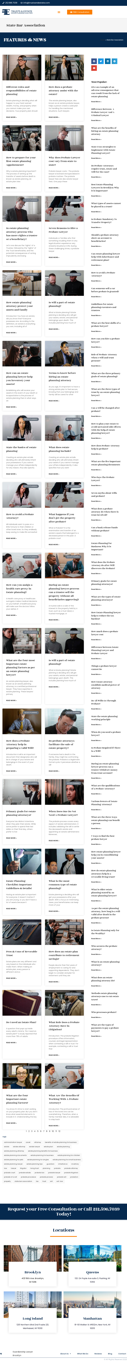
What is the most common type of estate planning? (63, 884)
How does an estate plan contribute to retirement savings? (64, 955)
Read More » (11, 117)
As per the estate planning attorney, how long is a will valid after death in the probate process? (105, 913)
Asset (28, 1142)
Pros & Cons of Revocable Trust (21, 953)
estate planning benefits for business (43, 1151)
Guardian (50, 1164)
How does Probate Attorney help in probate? (105, 447)
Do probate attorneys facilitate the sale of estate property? (61, 744)
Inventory (75, 1164)
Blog (110, 1353)
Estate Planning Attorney (14, 1151)
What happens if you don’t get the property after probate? (62, 518)
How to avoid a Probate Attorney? (20, 516)
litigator (23, 1168)
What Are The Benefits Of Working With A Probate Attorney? (64, 1099)
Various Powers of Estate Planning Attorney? (104, 803)
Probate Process (46, 1177)
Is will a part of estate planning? (62, 304)
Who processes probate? (103, 1012)
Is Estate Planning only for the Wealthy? (105, 932)
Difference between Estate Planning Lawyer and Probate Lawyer (104, 650)
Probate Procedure (28, 1177)
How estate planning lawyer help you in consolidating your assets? (106, 855)
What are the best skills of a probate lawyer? (106, 324)
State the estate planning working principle (104, 718)
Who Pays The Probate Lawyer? (102, 479)
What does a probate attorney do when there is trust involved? (105, 512)
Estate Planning (63, 1147)
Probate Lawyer (54, 1173)
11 (56, 1131)
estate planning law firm (21, 13)
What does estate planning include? (60, 449)
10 (53, 1131)
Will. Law (60, 1181)
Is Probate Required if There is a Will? (105, 749)
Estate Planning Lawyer (13, 1164)
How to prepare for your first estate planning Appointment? (21, 161)
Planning (46, 1168)
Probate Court (9, 1173)
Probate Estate (25, 1173)
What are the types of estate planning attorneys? (106, 598)
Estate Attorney (19, 1147)
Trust (44, 1181)
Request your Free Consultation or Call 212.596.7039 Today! (63, 1212)
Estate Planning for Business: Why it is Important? (101, 546)
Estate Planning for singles (38, 1160)
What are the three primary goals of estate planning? (105, 375)
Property (7, 1181)
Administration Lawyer (13, 1142)
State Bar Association (23, 1181)
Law (5, 1168)
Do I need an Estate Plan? (21, 1022)
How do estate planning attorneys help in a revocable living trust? (103, 873)
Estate (6, 1147)
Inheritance (62, 1164)
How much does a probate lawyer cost (104, 633)
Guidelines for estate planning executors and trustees (103, 307)
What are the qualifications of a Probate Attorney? (105, 787)
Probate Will (61, 1177)
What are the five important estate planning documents (106, 463)
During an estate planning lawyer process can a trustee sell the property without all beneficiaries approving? (64, 592)
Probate (57, 1168)
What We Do (82, 1353)
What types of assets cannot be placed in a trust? (106, 205)
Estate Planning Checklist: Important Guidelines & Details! (19, 884)
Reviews (98, 1353)
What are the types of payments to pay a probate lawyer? (105, 1028)
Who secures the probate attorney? (104, 948)
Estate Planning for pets (13, 1160)
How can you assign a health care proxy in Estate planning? (19, 588)
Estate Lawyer (34, 1147)
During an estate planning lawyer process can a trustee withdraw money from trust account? (105, 768)
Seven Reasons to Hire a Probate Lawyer (63, 230)
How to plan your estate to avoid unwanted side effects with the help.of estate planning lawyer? (106, 428)
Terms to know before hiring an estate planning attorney (62, 376)
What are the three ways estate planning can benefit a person (105, 820)
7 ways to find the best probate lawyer (102, 837)
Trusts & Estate (21, 11)
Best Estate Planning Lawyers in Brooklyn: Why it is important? (105, 187)
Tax (37, 1181)
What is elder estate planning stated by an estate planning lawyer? (104, 892)
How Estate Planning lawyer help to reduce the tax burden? (106, 615)
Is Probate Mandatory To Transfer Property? (104, 221)
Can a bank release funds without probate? (104, 529)
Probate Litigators (71, 1173)
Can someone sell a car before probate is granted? (105, 290)
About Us (64, 1353)
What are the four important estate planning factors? (17, 1099)
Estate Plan (48, 1147)
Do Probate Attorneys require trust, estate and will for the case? (104, 169)
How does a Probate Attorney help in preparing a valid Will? (20, 744)
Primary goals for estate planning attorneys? (21, 813)
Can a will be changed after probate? (105, 409)
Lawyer (13, 1168)
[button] (59, 12)
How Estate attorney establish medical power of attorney (105, 685)
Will (51, 1181)
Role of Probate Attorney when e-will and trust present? (104, 357)
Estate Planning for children (69, 1155)
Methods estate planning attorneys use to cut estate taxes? (105, 996)
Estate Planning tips (35, 1164)
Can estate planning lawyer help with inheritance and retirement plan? (105, 257)
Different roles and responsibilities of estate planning (21, 90)
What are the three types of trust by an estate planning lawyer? (105, 392)
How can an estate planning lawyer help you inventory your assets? (19, 378)
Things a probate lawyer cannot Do (104, 667)
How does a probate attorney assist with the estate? (63, 90)
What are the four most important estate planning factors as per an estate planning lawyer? (20, 668)
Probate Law (39, 1173)
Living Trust (34, 1168)
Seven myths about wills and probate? (104, 494)
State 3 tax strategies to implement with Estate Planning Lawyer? (103, 150)
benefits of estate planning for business (61, 1142)
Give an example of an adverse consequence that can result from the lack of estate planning (105, 92)
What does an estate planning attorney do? (103, 979)
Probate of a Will (10, 1177)
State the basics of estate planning (21, 449)
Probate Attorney (71, 1168)
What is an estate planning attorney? (105, 963)
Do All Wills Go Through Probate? (103, 702)
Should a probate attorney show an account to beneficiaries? (105, 238)
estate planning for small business (67, 1160)
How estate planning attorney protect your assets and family (19, 306)
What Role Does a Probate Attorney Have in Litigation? (64, 1026)
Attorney (37, 1142)
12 (59, 1131)
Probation (74, 1177)
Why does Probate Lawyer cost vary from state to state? (64, 161)
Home (102, 40)
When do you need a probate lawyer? (106, 734)
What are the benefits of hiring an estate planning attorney (104, 131)
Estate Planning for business (42, 1155)
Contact (122, 1353)
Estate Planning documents (15, 1155)
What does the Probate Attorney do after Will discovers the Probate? (103, 565)
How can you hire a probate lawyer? (105, 340)
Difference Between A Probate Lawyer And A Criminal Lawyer (102, 112)
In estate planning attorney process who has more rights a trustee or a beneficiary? (21, 233)
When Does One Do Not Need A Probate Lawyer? (63, 813)
